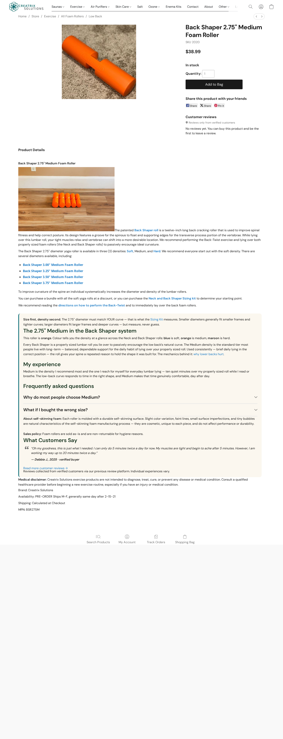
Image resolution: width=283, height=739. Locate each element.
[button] (26, 7)
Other (223, 7)
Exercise (76, 7)
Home (22, 16)
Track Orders (156, 542)
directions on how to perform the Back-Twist (91, 305)
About (208, 7)
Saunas (57, 7)
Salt (140, 7)
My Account (127, 542)
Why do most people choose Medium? (61, 397)
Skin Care (123, 7)
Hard (156, 251)
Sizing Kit (156, 319)
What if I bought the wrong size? (55, 410)
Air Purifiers (99, 7)
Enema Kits (173, 7)
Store (35, 16)
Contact (192, 7)
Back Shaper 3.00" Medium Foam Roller (53, 265)
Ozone (153, 7)
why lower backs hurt (208, 354)
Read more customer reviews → (45, 468)
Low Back (95, 16)
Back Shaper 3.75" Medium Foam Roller (53, 283)
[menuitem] (256, 16)
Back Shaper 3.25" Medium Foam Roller (53, 271)
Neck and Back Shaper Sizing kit (172, 298)
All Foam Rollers (72, 16)
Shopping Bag (185, 542)
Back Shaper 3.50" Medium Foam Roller (53, 277)
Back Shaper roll (146, 230)
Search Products (98, 542)
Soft (130, 251)
